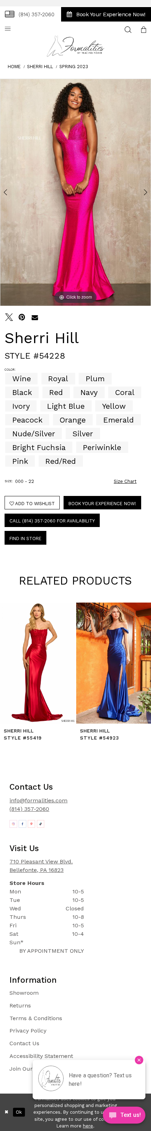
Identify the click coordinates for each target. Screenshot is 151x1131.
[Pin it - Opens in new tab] (22, 317)
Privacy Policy (27, 1030)
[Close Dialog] (6, 1112)
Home (14, 66)
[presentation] (37, 663)
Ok (19, 1112)
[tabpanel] (75, 192)
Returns (20, 1005)
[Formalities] (75, 46)
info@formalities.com (38, 800)
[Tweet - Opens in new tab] (9, 317)
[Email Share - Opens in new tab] (35, 317)
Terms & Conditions (35, 1018)
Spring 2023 (73, 66)
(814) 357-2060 (29, 809)
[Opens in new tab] (13, 824)
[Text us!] (124, 1116)
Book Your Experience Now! (102, 503)
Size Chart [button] (125, 481)
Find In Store (25, 538)
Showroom (24, 992)
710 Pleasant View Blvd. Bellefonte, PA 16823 (41, 865)
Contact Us (24, 1043)
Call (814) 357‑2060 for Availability (52, 520)
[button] (7, 29)
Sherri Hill (40, 66)
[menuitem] (29, 14)
